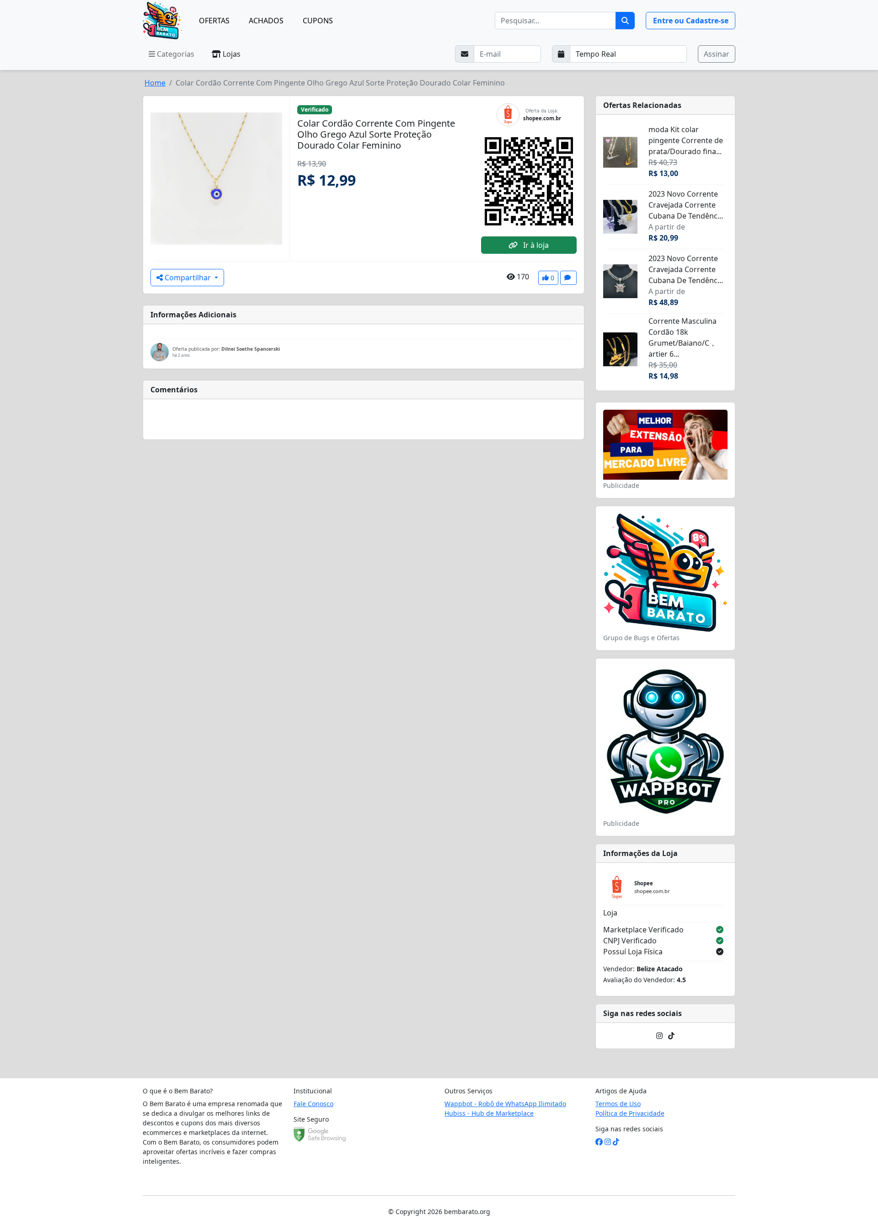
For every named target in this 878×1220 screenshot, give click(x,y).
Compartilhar (188, 278)
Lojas (231, 54)
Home (155, 83)
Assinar (716, 54)
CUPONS (318, 21)
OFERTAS (214, 21)
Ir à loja (535, 245)
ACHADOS (266, 21)
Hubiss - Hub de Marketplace (489, 1113)
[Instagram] (659, 1036)
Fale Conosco (313, 1103)
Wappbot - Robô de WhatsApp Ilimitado (505, 1103)
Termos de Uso (618, 1103)
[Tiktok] (671, 1036)
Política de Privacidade (629, 1113)
